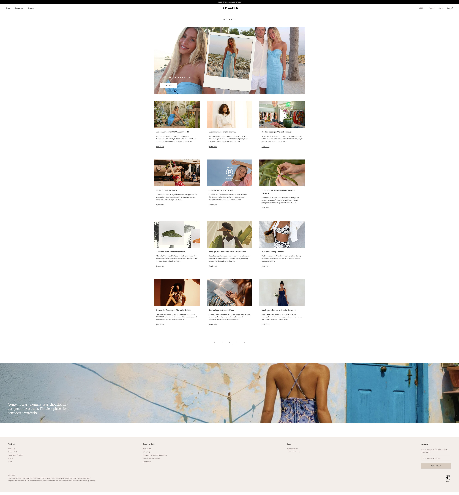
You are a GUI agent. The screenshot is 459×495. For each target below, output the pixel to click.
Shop (8, 8)
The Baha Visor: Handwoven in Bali (170, 251)
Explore (31, 8)
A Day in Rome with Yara (166, 190)
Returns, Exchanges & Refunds (155, 455)
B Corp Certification (15, 455)
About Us (11, 449)
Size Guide (147, 449)
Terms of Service (293, 452)
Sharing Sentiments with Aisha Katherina (279, 310)
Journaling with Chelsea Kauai (221, 310)
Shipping (146, 452)
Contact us (147, 462)
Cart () (450, 8)
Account (432, 8)
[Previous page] (215, 342)
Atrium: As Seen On (175, 78)
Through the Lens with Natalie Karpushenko (227, 251)
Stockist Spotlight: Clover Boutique (276, 132)
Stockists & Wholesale (151, 458)
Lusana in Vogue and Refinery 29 (222, 132)
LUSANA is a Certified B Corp (221, 190)
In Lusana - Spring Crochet (273, 251)
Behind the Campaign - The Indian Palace (173, 310)
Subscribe (436, 466)
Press (10, 462)
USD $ (421, 8)
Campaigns (19, 8)
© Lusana (11, 475)
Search (440, 8)
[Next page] (244, 342)
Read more (169, 85)
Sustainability (13, 452)
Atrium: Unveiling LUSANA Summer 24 (172, 132)
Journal (10, 458)
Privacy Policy (292, 449)
